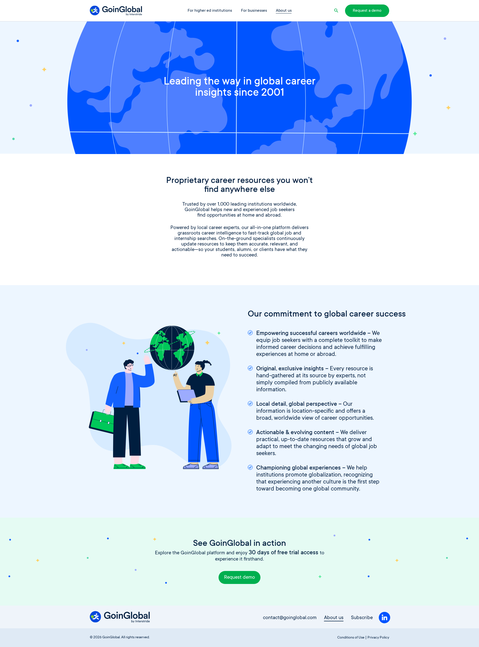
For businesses (254, 10)
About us (284, 10)
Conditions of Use (350, 638)
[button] (337, 10)
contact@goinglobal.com (290, 618)
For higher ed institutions (210, 10)
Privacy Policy (378, 638)
